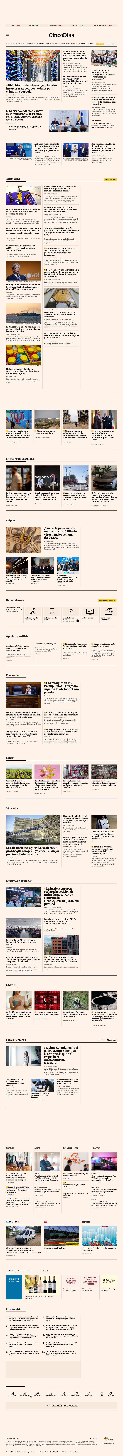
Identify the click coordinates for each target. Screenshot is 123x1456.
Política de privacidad (44, 1451)
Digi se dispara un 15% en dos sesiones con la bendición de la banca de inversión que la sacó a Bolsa (103, 148)
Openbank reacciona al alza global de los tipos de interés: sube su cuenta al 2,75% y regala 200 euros (46, 496)
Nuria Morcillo (48, 907)
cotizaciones (88, 1395)
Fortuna (10, 1148)
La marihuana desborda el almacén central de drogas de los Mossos (75, 1014)
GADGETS (93, 1173)
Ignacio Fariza (62, 717)
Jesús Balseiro (48, 1251)
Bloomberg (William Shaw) (98, 506)
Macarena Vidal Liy (68, 63)
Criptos (10, 520)
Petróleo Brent (53, 25)
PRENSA (36, 1199)
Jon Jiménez (47, 194)
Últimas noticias (75, 43)
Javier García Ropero (50, 279)
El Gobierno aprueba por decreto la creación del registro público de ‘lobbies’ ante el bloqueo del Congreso (25, 128)
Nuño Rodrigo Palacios (50, 214)
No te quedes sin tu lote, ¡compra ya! (108, 1289)
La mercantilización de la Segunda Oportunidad (103, 645)
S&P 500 (31, 25)
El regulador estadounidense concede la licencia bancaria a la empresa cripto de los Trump (67, 579)
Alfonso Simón (67, 504)
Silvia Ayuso (66, 86)
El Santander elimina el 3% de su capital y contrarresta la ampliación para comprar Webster (76, 819)
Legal (37, 1148)
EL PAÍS (89, 43)
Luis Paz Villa (95, 789)
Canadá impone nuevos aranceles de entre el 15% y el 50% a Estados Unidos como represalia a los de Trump (75, 56)
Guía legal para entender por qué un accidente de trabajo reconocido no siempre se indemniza (47, 1191)
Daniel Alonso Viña (39, 793)
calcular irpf (12, 1395)
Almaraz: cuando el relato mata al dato (44, 432)
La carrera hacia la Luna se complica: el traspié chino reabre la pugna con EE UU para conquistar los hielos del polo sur (104, 1017)
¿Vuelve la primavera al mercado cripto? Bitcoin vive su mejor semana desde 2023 (60, 533)
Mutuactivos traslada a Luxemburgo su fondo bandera (40, 1095)
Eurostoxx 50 (75, 25)
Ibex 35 (12, 25)
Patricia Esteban (38, 1195)
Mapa (58, 1451)
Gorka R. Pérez (10, 719)
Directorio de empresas (106, 619)
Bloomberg (9, 217)
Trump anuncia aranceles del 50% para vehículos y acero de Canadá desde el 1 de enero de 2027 (21, 733)
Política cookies (21, 1451)
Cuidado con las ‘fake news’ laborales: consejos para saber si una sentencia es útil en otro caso (47, 1203)
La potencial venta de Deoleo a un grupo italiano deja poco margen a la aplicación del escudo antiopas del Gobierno (61, 273)
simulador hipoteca (25, 1395)
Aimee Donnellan (67, 658)
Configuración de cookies (32, 1451)
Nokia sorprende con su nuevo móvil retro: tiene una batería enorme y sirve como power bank (104, 1191)
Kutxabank (112, 1040)
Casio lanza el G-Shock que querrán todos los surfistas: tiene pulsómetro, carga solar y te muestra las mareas (104, 1203)
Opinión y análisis (17, 636)
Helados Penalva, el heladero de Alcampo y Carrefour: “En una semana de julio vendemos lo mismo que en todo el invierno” (47, 785)
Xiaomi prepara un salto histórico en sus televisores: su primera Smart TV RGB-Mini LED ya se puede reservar (61, 1353)
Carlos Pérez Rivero (65, 320)
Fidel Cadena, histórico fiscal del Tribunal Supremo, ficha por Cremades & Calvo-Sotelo (46, 1178)
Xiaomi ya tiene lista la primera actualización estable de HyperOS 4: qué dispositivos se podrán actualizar (23, 1336)
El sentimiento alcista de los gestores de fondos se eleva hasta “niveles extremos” (67, 1081)
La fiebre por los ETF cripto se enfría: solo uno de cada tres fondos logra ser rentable (16, 578)
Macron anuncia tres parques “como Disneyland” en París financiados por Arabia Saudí (102, 435)
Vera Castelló (10, 1088)
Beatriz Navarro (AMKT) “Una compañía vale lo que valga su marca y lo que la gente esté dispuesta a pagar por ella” (18, 1189)
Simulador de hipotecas (68, 619)
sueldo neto (37, 1395)
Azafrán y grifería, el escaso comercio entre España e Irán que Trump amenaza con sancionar (18, 434)
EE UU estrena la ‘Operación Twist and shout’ (75, 1194)
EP (52, 194)
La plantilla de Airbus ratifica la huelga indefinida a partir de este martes (21, 942)
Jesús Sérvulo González (50, 717)
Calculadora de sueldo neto (31, 619)
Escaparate (31, 1271)
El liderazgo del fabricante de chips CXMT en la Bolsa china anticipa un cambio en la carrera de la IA (75, 840)
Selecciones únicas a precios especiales (88, 1289)
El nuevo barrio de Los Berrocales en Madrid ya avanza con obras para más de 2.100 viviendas (75, 497)
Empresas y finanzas (32, 43)
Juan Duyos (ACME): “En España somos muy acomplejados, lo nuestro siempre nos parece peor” (16, 1176)
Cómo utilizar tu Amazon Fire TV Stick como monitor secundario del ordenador (103, 1178)
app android (111, 1395)
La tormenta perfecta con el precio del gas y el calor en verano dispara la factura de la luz (23, 329)
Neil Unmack (66, 1189)
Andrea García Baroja (12, 1206)
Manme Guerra (10, 1182)
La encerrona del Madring (54, 1248)
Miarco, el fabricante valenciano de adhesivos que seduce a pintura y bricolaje (103, 783)
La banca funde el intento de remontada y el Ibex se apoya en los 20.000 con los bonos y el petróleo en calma (46, 148)
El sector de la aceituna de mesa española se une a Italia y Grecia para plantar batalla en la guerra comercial (24, 1327)
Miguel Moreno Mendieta (50, 1066)
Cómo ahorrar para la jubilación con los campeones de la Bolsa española (15, 1082)
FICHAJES (36, 1173)
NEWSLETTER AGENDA (110, 179)
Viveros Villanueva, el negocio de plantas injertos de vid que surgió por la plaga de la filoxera (18, 784)
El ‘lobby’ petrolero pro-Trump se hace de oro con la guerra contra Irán (61, 713)
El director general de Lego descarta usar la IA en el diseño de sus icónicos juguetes (22, 371)
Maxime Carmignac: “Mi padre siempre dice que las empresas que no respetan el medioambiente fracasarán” (61, 1055)
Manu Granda (57, 907)
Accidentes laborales (40, 1187)
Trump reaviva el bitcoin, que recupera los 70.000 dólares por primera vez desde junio (40, 578)
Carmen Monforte (11, 334)
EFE (92, 841)
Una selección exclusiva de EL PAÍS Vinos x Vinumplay (39, 1297)
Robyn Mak (66, 1178)
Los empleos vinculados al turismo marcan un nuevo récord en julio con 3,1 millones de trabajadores (23, 714)
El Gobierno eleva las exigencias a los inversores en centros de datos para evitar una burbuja (31, 88)
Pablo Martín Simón (96, 156)
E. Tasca (33, 584)
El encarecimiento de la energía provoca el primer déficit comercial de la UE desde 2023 (75, 80)
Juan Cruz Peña (10, 95)
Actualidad (13, 179)
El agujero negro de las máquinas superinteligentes (46, 1013)
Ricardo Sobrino (10, 506)
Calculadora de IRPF (50, 619)
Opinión (83, 43)
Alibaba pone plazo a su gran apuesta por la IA (75, 1175)
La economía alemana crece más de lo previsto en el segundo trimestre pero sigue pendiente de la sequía (23, 231)
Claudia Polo (9, 1023)
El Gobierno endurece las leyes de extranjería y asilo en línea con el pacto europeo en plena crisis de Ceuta (24, 115)
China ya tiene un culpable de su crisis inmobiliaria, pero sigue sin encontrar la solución (75, 434)
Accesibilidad (53, 1451)
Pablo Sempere (10, 442)
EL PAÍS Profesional (44, 1271)
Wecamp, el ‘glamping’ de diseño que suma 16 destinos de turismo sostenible (60, 315)
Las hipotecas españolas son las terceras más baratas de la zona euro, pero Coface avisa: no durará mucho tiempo (18, 497)
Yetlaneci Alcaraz (96, 107)
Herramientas (15, 600)
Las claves (9, 644)
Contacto (8, 1451)
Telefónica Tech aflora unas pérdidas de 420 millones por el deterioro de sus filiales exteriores (61, 1344)
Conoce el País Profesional (61, 1405)
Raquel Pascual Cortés (50, 258)
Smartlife (96, 1148)
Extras (10, 758)
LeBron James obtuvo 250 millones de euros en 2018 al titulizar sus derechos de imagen (23, 212)
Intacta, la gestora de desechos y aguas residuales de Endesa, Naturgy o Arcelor (75, 784)
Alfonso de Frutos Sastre (98, 1183)
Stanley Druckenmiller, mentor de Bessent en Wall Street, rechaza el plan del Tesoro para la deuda (23, 287)
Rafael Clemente (96, 1025)
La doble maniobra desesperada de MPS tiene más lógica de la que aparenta (75, 1184)
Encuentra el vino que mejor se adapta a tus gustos (71, 1289)
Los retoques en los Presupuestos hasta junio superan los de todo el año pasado (61, 688)
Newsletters (66, 1451)
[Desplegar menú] (7, 35)
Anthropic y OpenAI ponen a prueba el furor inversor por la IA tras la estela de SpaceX (102, 850)
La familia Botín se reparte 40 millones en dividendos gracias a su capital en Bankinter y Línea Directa (60, 959)
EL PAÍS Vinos (10, 1271)
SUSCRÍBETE (100, 44)
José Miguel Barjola (40, 1183)
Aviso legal (14, 1451)
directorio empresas (76, 1395)
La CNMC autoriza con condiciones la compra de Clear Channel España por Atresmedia (61, 336)
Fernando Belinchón (11, 964)
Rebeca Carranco (68, 1021)
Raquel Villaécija (96, 444)
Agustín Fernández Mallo (41, 1019)
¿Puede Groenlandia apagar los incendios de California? (99, 1249)
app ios (101, 1395)
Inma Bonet (66, 442)
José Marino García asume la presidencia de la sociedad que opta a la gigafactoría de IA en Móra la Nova (61, 231)
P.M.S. (35, 503)
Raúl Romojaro (10, 1255)
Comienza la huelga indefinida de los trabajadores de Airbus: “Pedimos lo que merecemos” (103, 74)
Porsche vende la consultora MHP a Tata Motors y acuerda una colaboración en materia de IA (60, 921)
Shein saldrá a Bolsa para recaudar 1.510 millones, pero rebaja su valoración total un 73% (103, 835)
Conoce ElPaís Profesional (107, 600)
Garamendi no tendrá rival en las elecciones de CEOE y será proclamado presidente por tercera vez (61, 252)
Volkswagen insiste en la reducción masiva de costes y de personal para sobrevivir (103, 101)
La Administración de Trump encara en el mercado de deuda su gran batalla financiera (61, 210)
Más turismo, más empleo (45, 644)
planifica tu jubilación (50, 1395)
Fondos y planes (65, 43)
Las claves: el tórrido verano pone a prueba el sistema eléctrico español (17, 648)
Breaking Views (70, 1148)
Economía (48, 43)
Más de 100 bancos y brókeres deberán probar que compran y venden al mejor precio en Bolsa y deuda (32, 851)
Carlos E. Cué (9, 123)
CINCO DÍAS (9, 660)
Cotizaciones (55, 43)
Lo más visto (13, 1309)
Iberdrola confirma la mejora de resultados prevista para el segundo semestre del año (60, 189)
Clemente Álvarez (20, 95)
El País (17, 442)
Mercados (41, 43)
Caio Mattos (94, 856)
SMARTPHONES (95, 1187)
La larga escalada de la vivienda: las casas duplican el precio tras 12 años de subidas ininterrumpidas (61, 731)
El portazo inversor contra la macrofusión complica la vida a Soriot (75, 646)
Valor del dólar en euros (99, 25)
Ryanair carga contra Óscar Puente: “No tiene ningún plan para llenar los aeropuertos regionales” (23, 959)
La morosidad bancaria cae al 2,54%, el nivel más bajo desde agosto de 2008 (20, 248)
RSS (62, 1451)
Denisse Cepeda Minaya (12, 791)
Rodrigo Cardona (96, 82)
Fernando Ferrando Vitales (41, 437)
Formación (21, 1271)
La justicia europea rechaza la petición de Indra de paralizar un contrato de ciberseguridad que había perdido (61, 896)
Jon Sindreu (66, 1197)
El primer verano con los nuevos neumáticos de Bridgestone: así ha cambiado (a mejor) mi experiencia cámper (23, 1250)
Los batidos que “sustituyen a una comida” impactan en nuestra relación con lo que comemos (18, 1015)
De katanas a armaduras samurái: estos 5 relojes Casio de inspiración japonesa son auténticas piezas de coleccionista (23, 1318)
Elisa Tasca (47, 541)
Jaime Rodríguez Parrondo (51, 320)
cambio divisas (63, 1395)
